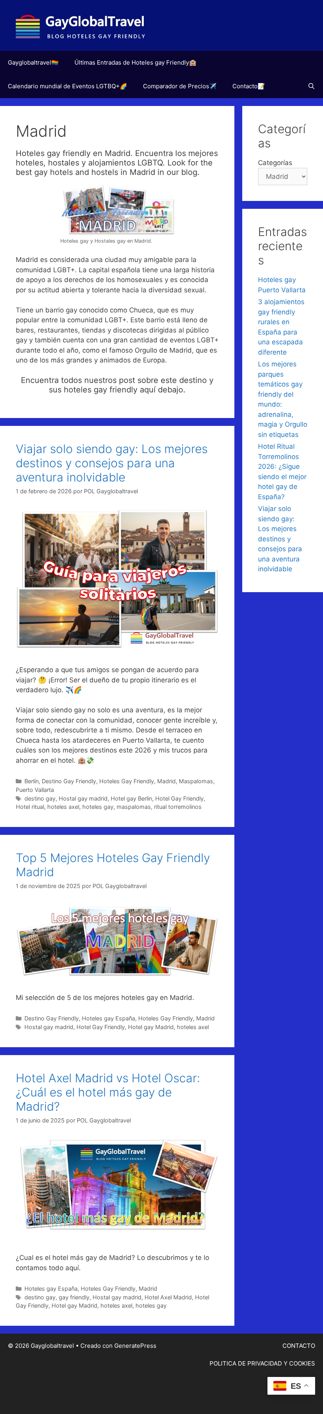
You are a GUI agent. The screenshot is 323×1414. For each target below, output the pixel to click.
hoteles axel (63, 806)
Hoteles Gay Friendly (126, 781)
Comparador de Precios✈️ (180, 86)
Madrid (166, 781)
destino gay (40, 798)
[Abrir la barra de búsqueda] (311, 86)
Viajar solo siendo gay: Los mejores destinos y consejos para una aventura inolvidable (112, 463)
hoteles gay (97, 806)
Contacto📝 (248, 86)
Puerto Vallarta (35, 789)
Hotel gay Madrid (151, 1027)
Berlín (31, 781)
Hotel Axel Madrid (168, 1297)
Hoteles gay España (108, 1018)
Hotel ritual (30, 806)
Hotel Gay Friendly (179, 798)
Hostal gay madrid (83, 798)
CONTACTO (298, 1345)
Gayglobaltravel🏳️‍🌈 (33, 62)
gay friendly (74, 1297)
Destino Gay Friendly (69, 781)
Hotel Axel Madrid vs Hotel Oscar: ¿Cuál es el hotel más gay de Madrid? (108, 1092)
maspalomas (134, 806)
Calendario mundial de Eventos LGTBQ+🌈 (67, 86)
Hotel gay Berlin (131, 798)
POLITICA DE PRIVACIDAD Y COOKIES (262, 1363)
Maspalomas (196, 781)
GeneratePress (135, 1345)
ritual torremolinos (178, 806)
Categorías (275, 163)
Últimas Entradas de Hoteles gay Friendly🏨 (135, 62)
